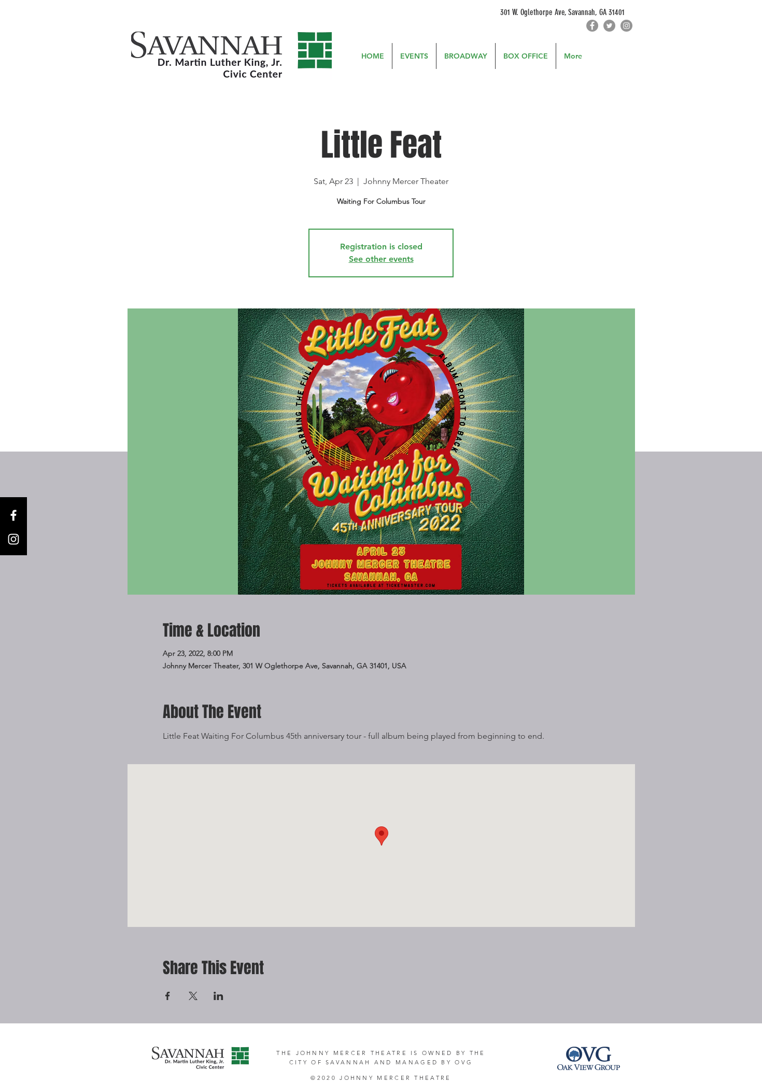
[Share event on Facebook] (168, 996)
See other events (381, 259)
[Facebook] (592, 26)
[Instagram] (626, 26)
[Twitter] (609, 26)
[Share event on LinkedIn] (218, 996)
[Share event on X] (193, 996)
